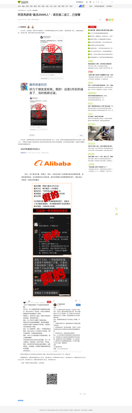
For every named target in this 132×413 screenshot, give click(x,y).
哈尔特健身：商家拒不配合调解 (95, 116)
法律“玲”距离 (91, 143)
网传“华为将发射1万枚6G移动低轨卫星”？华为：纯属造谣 (101, 110)
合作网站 (109, 6)
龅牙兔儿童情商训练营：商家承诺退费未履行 (99, 120)
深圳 (19, 6)
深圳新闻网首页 (22, 10)
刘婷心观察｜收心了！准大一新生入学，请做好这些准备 (101, 156)
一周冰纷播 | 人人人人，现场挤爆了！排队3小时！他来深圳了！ (101, 171)
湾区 (39, 6)
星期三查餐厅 (91, 124)
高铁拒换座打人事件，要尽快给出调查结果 (100, 64)
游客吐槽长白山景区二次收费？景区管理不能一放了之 (101, 68)
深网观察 (90, 61)
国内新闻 (35, 10)
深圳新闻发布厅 (92, 92)
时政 (31, 6)
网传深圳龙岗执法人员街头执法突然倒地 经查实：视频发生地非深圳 (101, 108)
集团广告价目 (77, 410)
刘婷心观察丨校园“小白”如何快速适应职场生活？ (100, 158)
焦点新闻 (29, 10)
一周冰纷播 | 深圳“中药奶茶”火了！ (98, 167)
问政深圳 (90, 82)
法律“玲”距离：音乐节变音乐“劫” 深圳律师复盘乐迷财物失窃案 (101, 148)
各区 (90, 6)
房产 (67, 6)
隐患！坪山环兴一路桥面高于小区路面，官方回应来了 (101, 89)
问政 (47, 6)
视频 (23, 6)
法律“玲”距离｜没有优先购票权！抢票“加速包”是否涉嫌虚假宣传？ (101, 150)
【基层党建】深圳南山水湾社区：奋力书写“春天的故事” (101, 77)
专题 (59, 6)
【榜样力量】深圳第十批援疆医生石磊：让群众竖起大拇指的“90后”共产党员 (101, 75)
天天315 (90, 113)
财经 (71, 6)
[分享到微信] (110, 20)
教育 (63, 6)
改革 (55, 6)
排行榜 (92, 27)
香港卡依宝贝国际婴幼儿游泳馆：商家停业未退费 (100, 118)
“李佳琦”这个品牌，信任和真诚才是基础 (97, 66)
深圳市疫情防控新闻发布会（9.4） (96, 97)
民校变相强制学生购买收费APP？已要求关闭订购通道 (101, 87)
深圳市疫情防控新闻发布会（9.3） (96, 100)
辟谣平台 (90, 103)
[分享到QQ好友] (112, 20)
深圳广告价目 (84, 410)
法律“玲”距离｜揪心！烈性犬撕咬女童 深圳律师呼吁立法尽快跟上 (101, 146)
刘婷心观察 (91, 153)
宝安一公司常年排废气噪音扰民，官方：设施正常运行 (101, 85)
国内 (43, 6)
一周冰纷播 (91, 164)
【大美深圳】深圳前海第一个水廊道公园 (98, 79)
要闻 (35, 6)
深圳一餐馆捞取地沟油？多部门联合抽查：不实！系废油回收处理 (101, 106)
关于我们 (71, 410)
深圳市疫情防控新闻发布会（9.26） (98, 95)
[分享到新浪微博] (107, 20)
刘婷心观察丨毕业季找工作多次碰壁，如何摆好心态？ (101, 160)
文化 (51, 6)
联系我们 (91, 410)
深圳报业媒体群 (99, 6)
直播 (27, 6)
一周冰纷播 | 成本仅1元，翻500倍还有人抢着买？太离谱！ (101, 169)
